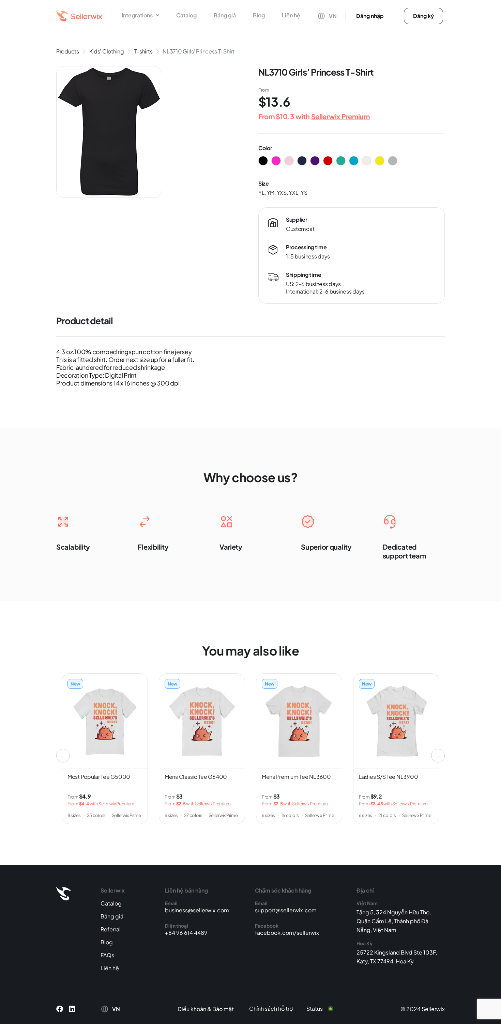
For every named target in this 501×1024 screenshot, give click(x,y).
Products (67, 51)
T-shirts (143, 51)
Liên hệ (291, 15)
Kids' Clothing (106, 51)
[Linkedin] (72, 1009)
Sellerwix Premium (340, 116)
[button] (140, 15)
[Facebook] (59, 1009)
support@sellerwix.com (286, 910)
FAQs (107, 955)
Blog (259, 15)
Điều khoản (192, 1008)
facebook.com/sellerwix (287, 932)
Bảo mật (223, 1008)
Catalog (186, 15)
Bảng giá (225, 15)
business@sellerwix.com (197, 910)
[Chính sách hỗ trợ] (276, 1008)
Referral (111, 929)
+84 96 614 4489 (186, 932)
